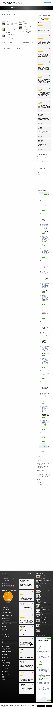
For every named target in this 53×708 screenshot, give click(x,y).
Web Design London (42, 458)
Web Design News (42, 183)
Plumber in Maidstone (6, 657)
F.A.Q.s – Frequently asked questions (9, 642)
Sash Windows (5, 660)
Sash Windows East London (44, 473)
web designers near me (28, 42)
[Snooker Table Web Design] (20, 28)
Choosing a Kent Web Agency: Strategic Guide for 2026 (11, 36)
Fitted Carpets (5, 671)
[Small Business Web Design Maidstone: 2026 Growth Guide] (38, 630)
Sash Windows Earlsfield (6, 662)
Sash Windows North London (42, 468)
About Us (40, 170)
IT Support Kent (5, 673)
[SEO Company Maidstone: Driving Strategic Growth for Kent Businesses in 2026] (38, 611)
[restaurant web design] (20, 32)
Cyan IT (3, 679)
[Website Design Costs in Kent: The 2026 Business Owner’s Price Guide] (3, 29)
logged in (9, 48)
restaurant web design (28, 31)
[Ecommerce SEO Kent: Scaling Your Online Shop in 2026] (38, 596)
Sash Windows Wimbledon (7, 663)
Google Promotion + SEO (43, 176)
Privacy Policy (4, 638)
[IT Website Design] (20, 23)
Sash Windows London (43, 476)
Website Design (41, 185)
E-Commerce (41, 174)
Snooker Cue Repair (42, 481)
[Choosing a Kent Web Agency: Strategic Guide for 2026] (3, 35)
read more (44, 229)
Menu (38, 4)
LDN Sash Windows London (44, 466)
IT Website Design (27, 21)
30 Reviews (42, 192)
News (39, 178)
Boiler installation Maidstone (7, 659)
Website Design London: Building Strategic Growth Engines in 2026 (11, 23)
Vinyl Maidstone (5, 668)
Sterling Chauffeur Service (7, 648)
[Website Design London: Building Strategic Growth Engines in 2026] (3, 23)
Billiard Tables (41, 484)
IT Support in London (6, 677)
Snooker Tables (41, 482)
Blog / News (43, 4)
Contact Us (49, 4)
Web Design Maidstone (43, 462)
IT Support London (42, 479)
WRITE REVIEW (46, 446)
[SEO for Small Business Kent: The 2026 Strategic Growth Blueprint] (38, 620)
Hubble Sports (5, 654)
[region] (26, 705)
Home (34, 4)
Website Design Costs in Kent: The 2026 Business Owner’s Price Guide (11, 29)
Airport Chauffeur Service (7, 651)
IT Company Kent (5, 674)
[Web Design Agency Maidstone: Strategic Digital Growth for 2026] (38, 615)
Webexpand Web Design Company (43, 464)
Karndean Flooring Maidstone (7, 666)
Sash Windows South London (42, 471)
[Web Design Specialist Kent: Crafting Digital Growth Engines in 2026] (38, 601)
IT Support (4, 676)
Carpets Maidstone (5, 665)
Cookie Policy (4, 639)
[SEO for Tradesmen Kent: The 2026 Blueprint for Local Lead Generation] (38, 606)
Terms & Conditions (5, 636)
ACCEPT (48, 705)
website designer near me (8, 42)
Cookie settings (41, 705)
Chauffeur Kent (5, 649)
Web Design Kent (42, 460)
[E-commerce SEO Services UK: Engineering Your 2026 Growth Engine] (38, 625)
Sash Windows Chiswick (43, 478)
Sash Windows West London (44, 474)
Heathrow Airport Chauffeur (7, 652)
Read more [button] (40, 31)
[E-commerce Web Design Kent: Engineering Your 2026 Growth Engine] (38, 591)
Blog (39, 172)
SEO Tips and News (42, 181)
